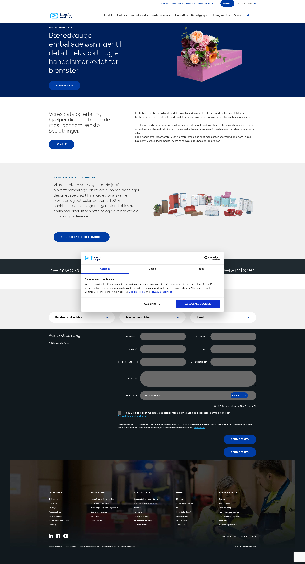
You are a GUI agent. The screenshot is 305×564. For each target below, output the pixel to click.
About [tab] (200, 268)
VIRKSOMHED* (199, 362)
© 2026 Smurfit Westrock (245, 547)
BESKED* (132, 378)
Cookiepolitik (70, 546)
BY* (205, 349)
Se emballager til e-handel (81, 236)
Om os (237, 15)
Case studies (96, 520)
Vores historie (182, 516)
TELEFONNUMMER (128, 362)
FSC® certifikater (140, 525)
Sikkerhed (223, 520)
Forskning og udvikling (100, 503)
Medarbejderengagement (229, 516)
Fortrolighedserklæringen (132, 416)
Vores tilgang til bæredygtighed (147, 503)
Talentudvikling (225, 507)
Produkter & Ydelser (115, 15)
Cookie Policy (137, 291)
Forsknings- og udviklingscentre (104, 507)
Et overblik (180, 499)
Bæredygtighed (200, 15)
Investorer (177, 3)
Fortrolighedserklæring (89, 546)
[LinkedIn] (51, 536)
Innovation (181, 15)
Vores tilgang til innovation (102, 499)
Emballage (53, 499)
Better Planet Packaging (144, 520)
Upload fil (131, 395)
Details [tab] (152, 268)
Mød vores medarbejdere (229, 512)
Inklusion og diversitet (228, 525)
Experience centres (99, 512)
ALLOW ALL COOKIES (198, 304)
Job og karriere (221, 15)
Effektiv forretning (141, 516)
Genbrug (52, 525)
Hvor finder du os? (207, 3)
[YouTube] (65, 536)
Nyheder (190, 3)
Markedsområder (162, 15)
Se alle (61, 144)
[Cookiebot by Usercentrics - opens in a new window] (206, 258)
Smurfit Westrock (183, 520)
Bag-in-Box (53, 503)
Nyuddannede (224, 503)
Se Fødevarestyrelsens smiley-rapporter (118, 546)
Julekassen (181, 525)
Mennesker (138, 512)
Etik (178, 507)
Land (200, 317)
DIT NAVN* (131, 336)
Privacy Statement (161, 291)
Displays (52, 507)
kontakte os (199, 427)
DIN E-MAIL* (200, 336)
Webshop (164, 3)
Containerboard (55, 516)
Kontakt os (64, 85)
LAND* (133, 349)
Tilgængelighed (55, 546)
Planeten (137, 507)
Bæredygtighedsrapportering (146, 499)
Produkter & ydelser (69, 317)
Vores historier (139, 15)
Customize (150, 304)
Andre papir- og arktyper (59, 520)
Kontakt (227, 3)
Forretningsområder (184, 503)
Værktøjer (95, 516)
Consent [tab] (105, 268)
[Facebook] (58, 536)
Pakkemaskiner (55, 512)
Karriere (222, 499)
